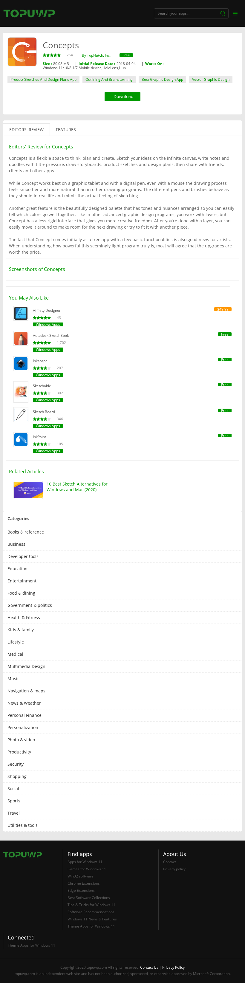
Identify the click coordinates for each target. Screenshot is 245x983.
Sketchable (42, 385)
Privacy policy (174, 869)
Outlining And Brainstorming (109, 79)
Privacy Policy (173, 967)
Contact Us (149, 967)
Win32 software (81, 876)
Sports (13, 801)
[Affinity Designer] (20, 313)
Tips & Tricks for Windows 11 (91, 904)
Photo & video (21, 739)
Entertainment (21, 581)
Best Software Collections (89, 897)
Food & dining (21, 593)
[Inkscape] (20, 363)
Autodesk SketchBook (51, 335)
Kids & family (20, 629)
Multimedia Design (26, 666)
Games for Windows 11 (87, 869)
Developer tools (23, 556)
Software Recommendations (91, 911)
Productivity (19, 752)
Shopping (17, 776)
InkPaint (39, 436)
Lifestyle (15, 642)
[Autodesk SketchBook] (20, 338)
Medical (15, 654)
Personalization (22, 727)
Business (16, 544)
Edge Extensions (81, 890)
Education (17, 568)
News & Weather (24, 703)
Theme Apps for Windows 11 (91, 926)
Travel (13, 813)
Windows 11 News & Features (92, 919)
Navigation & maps (26, 691)
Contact (169, 861)
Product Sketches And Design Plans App (43, 79)
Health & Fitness (23, 617)
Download (124, 96)
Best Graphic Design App (162, 79)
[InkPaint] (20, 439)
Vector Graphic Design (210, 79)
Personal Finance (24, 715)
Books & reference (25, 532)
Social (13, 788)
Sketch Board (44, 411)
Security (15, 764)
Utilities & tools (22, 825)
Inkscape (40, 360)
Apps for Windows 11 (85, 861)
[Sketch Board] (20, 414)
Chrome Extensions (84, 883)
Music (13, 678)
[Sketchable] (20, 392)
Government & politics (29, 605)
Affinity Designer (47, 310)
